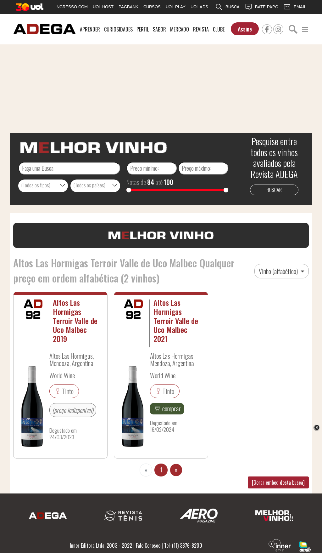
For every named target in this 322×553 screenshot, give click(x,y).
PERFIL (142, 29)
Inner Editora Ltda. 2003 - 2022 (101, 545)
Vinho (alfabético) (279, 271)
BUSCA (232, 6)
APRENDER (90, 29)
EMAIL (300, 6)
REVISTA (201, 29)
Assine (245, 28)
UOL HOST (103, 6)
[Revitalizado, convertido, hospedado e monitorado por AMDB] (305, 546)
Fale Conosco (148, 545)
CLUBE (219, 29)
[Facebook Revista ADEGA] (267, 28)
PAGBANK (128, 6)
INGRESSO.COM (71, 6)
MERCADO (179, 29)
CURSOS (152, 6)
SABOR (159, 29)
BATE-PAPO (266, 6)
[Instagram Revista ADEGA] (278, 28)
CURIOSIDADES (118, 29)
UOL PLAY (176, 6)
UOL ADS (199, 6)
